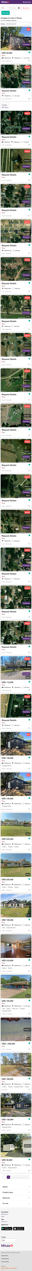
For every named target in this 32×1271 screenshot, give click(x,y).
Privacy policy (5, 1261)
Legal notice (4, 1255)
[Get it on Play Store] (7, 1228)
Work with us (4, 1214)
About (3, 1216)
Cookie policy (5, 1258)
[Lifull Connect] (9, 1269)
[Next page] (27, 1177)
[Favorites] (20, 2)
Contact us (4, 1221)
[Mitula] (5, 2)
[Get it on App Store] (18, 1229)
